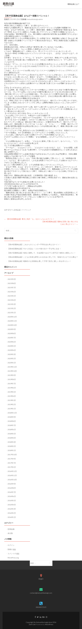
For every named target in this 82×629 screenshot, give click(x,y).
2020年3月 (12, 354)
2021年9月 (12, 279)
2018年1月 (12, 450)
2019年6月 (12, 388)
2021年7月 (12, 287)
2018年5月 (12, 434)
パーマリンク (26, 210)
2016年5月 (12, 500)
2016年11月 (12, 475)
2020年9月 (12, 329)
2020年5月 (12, 346)
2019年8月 (12, 379)
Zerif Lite (32, 624)
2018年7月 (12, 425)
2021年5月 (12, 296)
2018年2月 (12, 446)
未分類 (10, 533)
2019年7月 (12, 383)
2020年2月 (12, 358)
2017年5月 (12, 467)
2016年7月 (12, 492)
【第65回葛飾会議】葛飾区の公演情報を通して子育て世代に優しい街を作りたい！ (39, 261)
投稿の (12, 549)
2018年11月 (12, 413)
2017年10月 (12, 454)
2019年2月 (12, 404)
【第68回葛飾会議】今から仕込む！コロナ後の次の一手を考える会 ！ (34, 249)
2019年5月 (12, 392)
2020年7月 (12, 338)
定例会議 (16, 210)
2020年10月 (12, 325)
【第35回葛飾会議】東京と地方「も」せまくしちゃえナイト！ (29, 219)
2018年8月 (12, 421)
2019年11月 (12, 367)
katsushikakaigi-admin (35, 19)
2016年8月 (12, 488)
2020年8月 (12, 333)
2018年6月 (12, 429)
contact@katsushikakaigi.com (41, 593)
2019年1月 (12, 409)
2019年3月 (12, 400)
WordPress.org (13, 558)
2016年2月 (12, 513)
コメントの (13, 553)
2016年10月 (12, 480)
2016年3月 (12, 509)
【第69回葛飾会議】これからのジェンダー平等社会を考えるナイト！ (34, 244)
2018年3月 (12, 442)
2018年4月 (12, 438)
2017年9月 (12, 459)
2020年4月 (12, 350)
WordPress (49, 624)
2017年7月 (12, 463)
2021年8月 (12, 283)
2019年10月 (12, 371)
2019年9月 (12, 375)
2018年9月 (12, 417)
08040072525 (41, 607)
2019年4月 (12, 396)
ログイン (11, 545)
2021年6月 (12, 292)
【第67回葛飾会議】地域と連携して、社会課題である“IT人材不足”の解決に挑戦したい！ (42, 253)
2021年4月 (12, 300)
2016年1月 (12, 517)
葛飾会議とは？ (73, 4)
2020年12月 (12, 317)
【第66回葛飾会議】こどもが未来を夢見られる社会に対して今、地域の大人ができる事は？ (43, 257)
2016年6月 (12, 496)
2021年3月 (12, 304)
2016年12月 (12, 471)
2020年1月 (12, 363)
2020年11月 (12, 321)
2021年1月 (12, 313)
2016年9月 (12, 484)
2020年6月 (12, 342)
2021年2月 (12, 308)
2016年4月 (12, 505)
